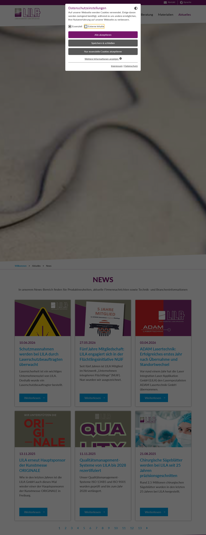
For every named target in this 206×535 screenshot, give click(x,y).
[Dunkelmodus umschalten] (136, 8)
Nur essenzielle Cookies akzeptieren (103, 51)
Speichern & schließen (103, 43)
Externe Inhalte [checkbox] (96, 26)
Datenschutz (131, 65)
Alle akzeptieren (103, 34)
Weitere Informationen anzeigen (102, 58)
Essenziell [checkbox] (77, 26)
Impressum (116, 65)
